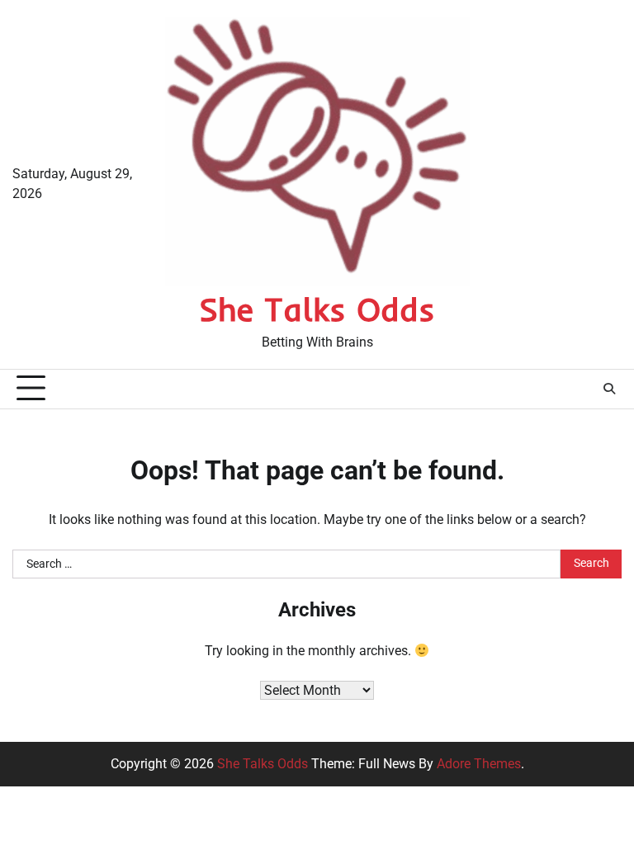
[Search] (609, 388)
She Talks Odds (317, 309)
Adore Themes (479, 764)
